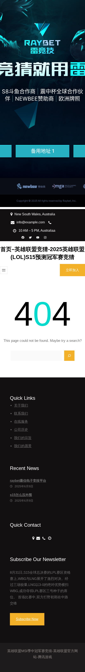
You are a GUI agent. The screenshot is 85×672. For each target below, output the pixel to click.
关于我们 (21, 405)
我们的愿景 (23, 446)
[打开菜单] (3, 270)
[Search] (69, 355)
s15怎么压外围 (21, 495)
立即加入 (72, 270)
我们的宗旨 (23, 438)
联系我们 (21, 413)
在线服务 (21, 422)
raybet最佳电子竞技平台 (28, 480)
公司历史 (21, 430)
